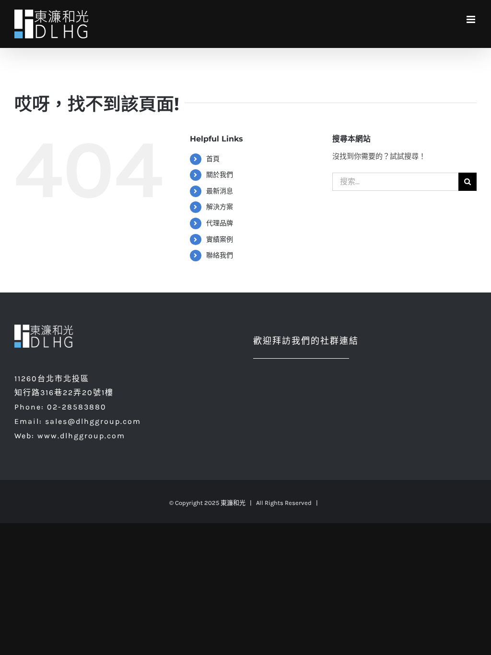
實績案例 (219, 239)
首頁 (213, 159)
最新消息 (219, 191)
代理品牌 (219, 223)
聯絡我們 (219, 255)
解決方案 (219, 207)
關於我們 (219, 175)
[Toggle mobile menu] (472, 19)
